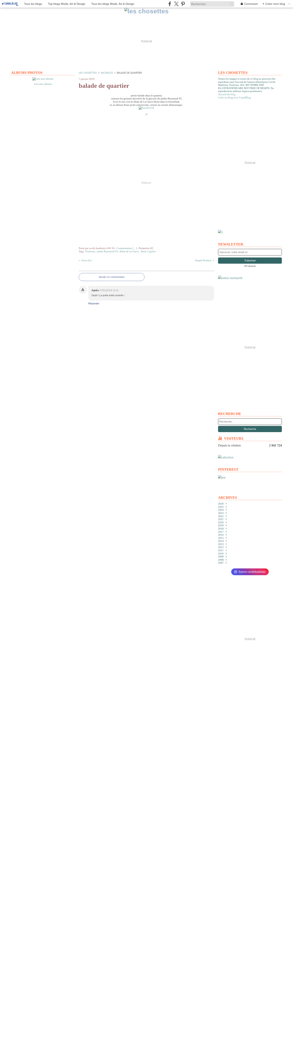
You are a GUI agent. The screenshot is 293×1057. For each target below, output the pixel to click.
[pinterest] (182, 4)
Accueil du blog (226, 94)
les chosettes (88, 72)
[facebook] (169, 4)
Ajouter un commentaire (112, 277)
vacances (107, 72)
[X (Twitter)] (176, 4)
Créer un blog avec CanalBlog (234, 97)
